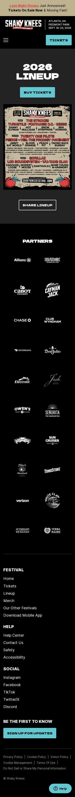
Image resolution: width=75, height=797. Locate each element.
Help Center (13, 635)
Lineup (9, 593)
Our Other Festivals (20, 608)
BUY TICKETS (37, 92)
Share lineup (37, 205)
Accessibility (14, 657)
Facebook (12, 685)
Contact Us (13, 642)
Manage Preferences (17, 762)
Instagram (12, 677)
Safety (9, 650)
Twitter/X (11, 699)
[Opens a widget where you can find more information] (60, 789)
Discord (10, 706)
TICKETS (59, 40)
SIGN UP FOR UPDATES (29, 733)
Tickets (9, 586)
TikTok (9, 692)
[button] (6, 40)
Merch (8, 600)
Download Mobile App (22, 615)
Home (8, 578)
